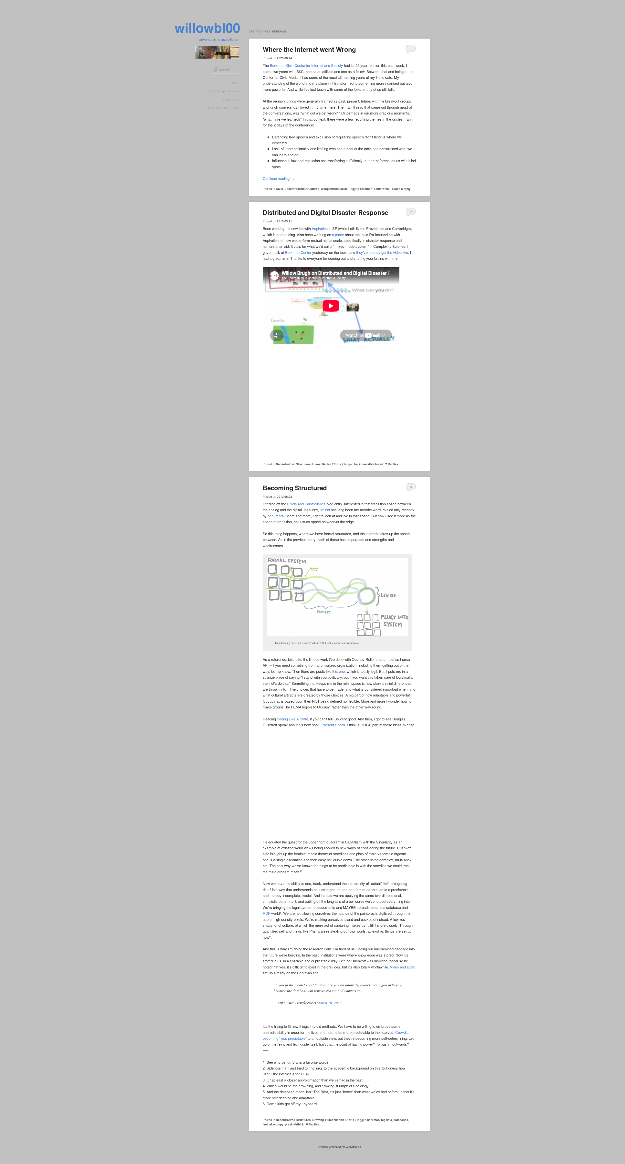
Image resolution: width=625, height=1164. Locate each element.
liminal (325, 509)
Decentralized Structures (301, 189)
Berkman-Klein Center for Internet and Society (306, 65)
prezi (288, 1124)
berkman (366, 189)
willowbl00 (207, 27)
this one (338, 671)
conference (382, 189)
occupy (278, 1124)
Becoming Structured (295, 487)
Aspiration (320, 228)
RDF (266, 913)
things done (231, 99)
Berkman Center (298, 252)
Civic (279, 189)
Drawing (318, 1120)
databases (401, 1120)
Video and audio (402, 966)
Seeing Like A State (292, 718)
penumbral (276, 515)
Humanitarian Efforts (326, 464)
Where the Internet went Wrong (309, 49)
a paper (338, 234)
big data (386, 1120)
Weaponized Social (334, 189)
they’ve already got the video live (382, 252)
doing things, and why (223, 91)
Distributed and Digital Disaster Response (325, 212)
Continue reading (278, 178)
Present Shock (333, 724)
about (235, 82)
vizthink (298, 1124)
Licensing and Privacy (223, 107)
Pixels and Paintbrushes (306, 503)
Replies (391, 464)
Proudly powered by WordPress (339, 1147)
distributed (375, 464)
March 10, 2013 (329, 1002)
